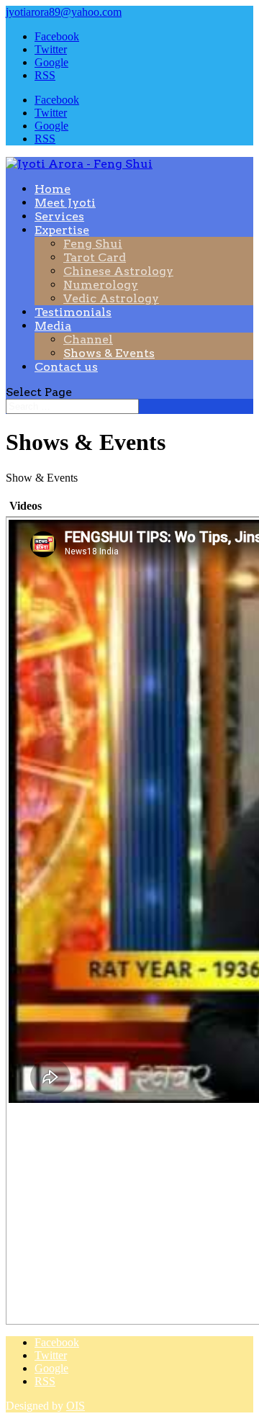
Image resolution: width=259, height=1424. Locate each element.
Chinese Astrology (118, 271)
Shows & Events (109, 353)
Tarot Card (94, 257)
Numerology (100, 285)
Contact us (66, 367)
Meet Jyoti (65, 202)
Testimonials (73, 312)
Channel (88, 339)
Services (59, 216)
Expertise (62, 230)
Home (53, 189)
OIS (75, 1406)
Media (53, 326)
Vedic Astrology (111, 298)
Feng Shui (92, 244)
